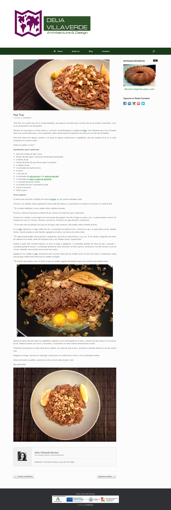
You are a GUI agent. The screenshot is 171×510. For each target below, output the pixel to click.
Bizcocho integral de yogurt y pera (139, 89)
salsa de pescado (51, 176)
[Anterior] (154, 60)
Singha (53, 199)
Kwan (85, 130)
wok (20, 229)
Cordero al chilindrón (24, 476)
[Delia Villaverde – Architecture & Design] (51, 24)
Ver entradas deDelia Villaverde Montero (49, 455)
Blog (91, 51)
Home (60, 51)
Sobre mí (75, 51)
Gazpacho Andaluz (106, 476)
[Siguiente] (157, 60)
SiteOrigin (89, 505)
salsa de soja (34, 176)
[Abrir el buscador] (154, 51)
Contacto (105, 51)
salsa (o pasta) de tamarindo (40, 179)
